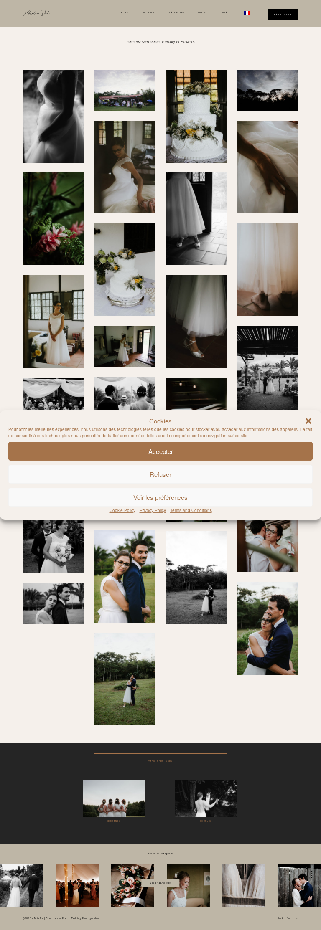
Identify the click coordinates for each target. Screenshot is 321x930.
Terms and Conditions (191, 510)
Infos (202, 12)
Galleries (177, 12)
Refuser (160, 474)
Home (124, 12)
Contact (225, 12)
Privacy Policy (153, 510)
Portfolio (149, 12)
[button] (308, 421)
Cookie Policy (122, 510)
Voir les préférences (160, 497)
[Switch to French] (247, 13)
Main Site (283, 14)
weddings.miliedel (160, 883)
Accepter (160, 451)
